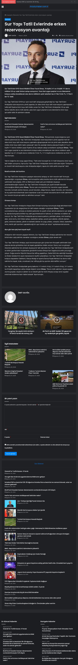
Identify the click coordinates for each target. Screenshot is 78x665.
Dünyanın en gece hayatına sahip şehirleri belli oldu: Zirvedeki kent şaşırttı (45, 563)
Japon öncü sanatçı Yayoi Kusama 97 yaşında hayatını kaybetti (41, 572)
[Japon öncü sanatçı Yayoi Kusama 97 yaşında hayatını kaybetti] (10, 575)
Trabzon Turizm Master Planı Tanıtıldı (37, 372)
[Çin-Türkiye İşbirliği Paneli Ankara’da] (10, 504)
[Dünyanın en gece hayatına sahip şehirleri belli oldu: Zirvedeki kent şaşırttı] (10, 566)
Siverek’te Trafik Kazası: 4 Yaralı (16, 471)
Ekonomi (16, 15)
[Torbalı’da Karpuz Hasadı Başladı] (15, 355)
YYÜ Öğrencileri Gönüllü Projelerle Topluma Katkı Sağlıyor (26, 581)
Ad (6, 429)
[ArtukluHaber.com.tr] (39, 6)
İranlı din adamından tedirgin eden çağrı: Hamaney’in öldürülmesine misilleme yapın (36, 528)
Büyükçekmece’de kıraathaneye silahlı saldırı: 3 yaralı (24, 587)
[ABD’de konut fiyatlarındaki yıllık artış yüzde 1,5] (63, 376)
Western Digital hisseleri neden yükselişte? (14, 372)
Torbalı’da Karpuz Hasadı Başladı (14, 364)
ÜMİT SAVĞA (12, 35)
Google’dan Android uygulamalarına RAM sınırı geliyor (25, 477)
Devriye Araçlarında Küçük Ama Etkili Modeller (22, 592)
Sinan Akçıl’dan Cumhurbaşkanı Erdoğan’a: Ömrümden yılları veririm (30, 603)
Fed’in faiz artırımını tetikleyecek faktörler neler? (23, 495)
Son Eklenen (39, 464)
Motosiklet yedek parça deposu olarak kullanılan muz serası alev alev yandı (62, 352)
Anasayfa (9, 15)
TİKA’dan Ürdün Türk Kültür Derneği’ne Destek (21, 543)
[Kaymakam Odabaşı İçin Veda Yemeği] (10, 557)
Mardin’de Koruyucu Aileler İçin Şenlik (31, 510)
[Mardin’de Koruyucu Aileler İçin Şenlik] (10, 513)
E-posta (8, 437)
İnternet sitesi (44, 437)
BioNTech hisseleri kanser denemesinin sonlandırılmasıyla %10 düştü (30, 490)
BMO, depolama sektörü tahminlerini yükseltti (38, 351)
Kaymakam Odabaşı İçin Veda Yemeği (31, 554)
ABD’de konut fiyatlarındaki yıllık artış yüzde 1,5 (63, 385)
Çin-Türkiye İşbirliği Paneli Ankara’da (31, 501)
